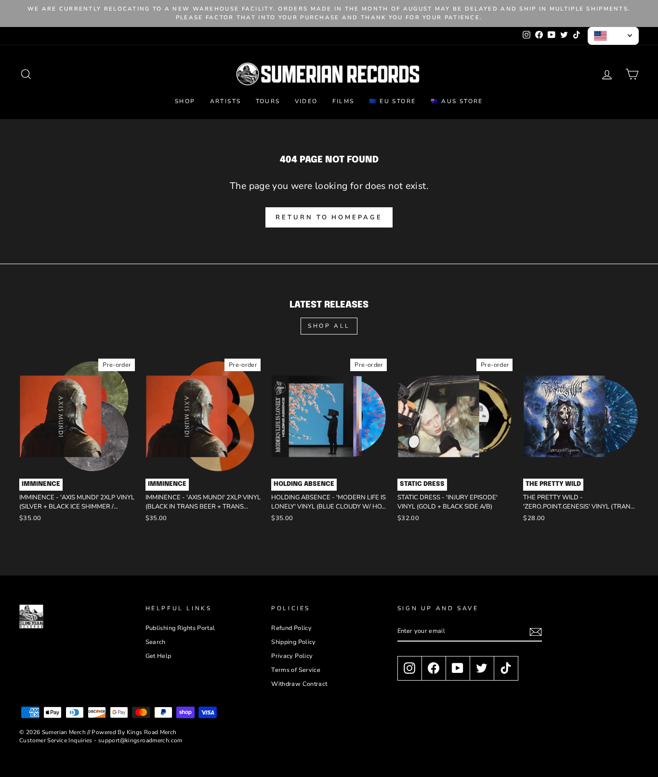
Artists (225, 101)
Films (343, 101)
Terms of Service (295, 670)
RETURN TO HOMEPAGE (329, 217)
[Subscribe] (535, 632)
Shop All (329, 326)
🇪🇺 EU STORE (392, 101)
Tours (268, 101)
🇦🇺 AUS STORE (457, 101)
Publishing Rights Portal (180, 628)
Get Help (158, 656)
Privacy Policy (292, 656)
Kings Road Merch (152, 732)
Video (306, 101)
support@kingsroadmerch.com (140, 740)
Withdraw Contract (299, 684)
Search (155, 642)
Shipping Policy (293, 642)
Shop (185, 101)
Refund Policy (291, 628)
